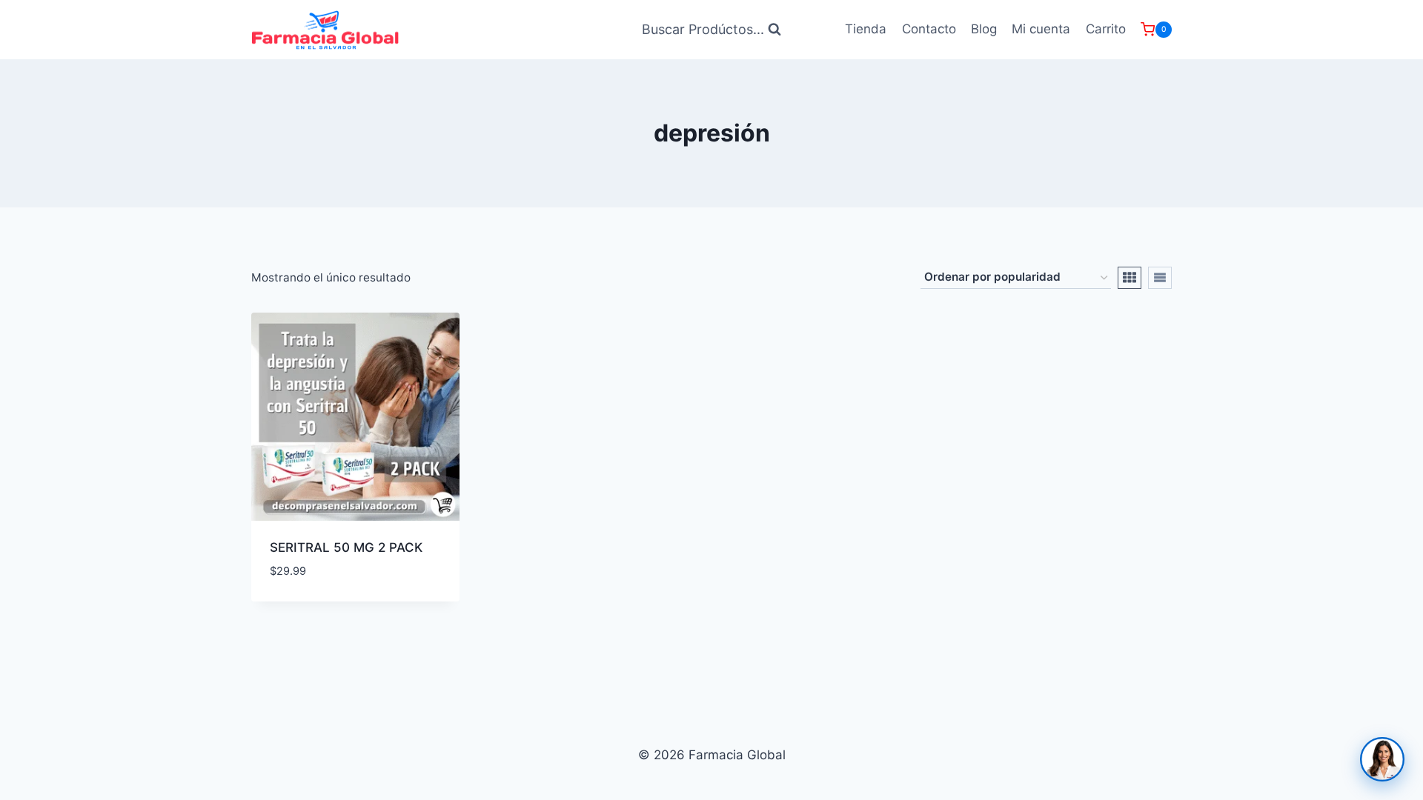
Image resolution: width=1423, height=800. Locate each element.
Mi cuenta (1041, 28)
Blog (984, 28)
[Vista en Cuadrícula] (1129, 278)
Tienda (865, 28)
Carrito (1106, 28)
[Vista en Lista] (1160, 278)
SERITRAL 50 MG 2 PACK (346, 547)
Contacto (929, 28)
